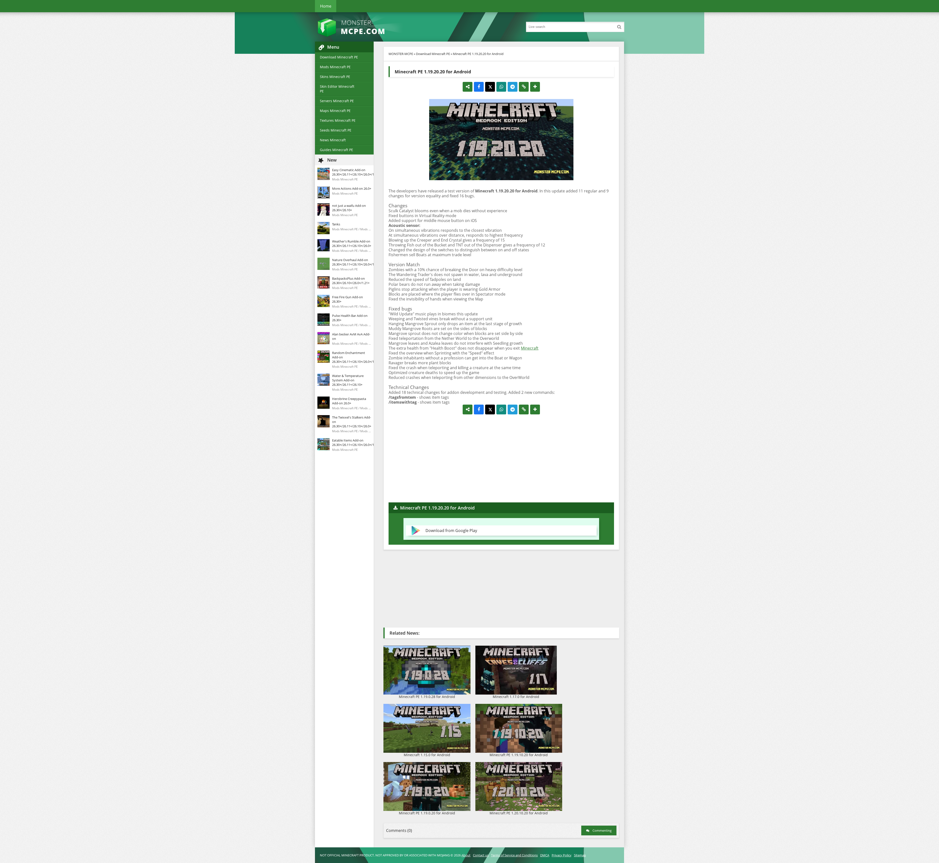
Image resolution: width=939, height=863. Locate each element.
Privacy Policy (561, 855)
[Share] (467, 87)
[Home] (364, 27)
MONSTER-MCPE (401, 54)
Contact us (481, 855)
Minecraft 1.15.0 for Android (427, 754)
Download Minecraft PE (339, 57)
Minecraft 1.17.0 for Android (516, 696)
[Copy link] (524, 87)
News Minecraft (333, 140)
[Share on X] (490, 87)
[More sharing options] (535, 87)
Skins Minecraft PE (335, 76)
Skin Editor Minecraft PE (337, 88)
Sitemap (580, 855)
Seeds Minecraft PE (335, 130)
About (465, 855)
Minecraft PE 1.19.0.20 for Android (427, 813)
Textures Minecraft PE (338, 120)
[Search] (619, 27)
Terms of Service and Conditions (514, 855)
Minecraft (529, 348)
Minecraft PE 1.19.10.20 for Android (519, 754)
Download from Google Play (451, 530)
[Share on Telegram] (512, 87)
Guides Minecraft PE (336, 149)
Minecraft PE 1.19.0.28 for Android (427, 696)
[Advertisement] (501, 458)
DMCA (544, 855)
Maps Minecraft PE (335, 110)
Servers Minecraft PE (337, 101)
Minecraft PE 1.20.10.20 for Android (519, 813)
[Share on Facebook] (479, 87)
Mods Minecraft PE (335, 67)
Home (325, 6)
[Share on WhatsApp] (501, 87)
